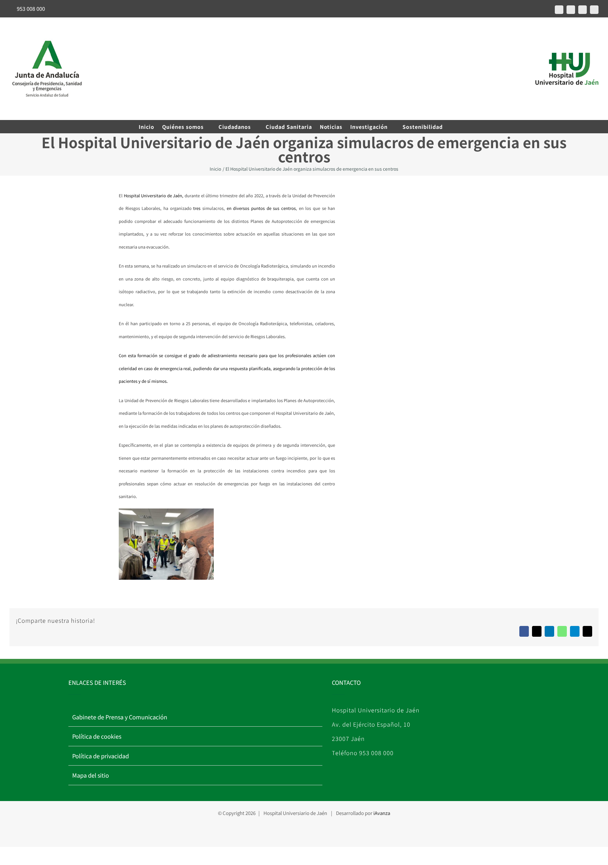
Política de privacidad (100, 756)
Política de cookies (96, 736)
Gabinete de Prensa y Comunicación (119, 717)
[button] (460, 126)
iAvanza (381, 813)
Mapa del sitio (90, 775)
